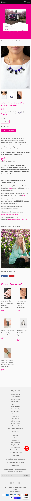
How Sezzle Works (15, 452)
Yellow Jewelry (15, 426)
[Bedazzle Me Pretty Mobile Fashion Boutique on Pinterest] (14, 483)
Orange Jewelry (16, 411)
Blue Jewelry (15, 396)
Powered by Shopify (15, 491)
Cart (28, 2)
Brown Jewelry (15, 401)
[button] (15, 112)
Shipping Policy (15, 445)
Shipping (4, 114)
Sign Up (26, 475)
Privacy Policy (15, 447)
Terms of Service (15, 450)
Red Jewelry (15, 418)
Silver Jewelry (15, 421)
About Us (15, 437)
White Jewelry (15, 423)
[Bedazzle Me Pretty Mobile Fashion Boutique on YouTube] (19, 483)
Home (3, 41)
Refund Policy (15, 442)
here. (10, 188)
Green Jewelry (15, 409)
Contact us (15, 440)
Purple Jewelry (15, 416)
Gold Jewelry (15, 406)
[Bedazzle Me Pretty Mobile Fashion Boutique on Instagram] (16, 483)
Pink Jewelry (15, 414)
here (23, 195)
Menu (5, 2)
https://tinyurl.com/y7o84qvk (17, 219)
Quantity (3, 118)
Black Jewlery (15, 394)
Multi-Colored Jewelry (15, 428)
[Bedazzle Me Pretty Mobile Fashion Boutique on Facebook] (11, 483)
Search (15, 435)
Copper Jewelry (15, 404)
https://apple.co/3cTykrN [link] (9, 214)
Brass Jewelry (15, 399)
